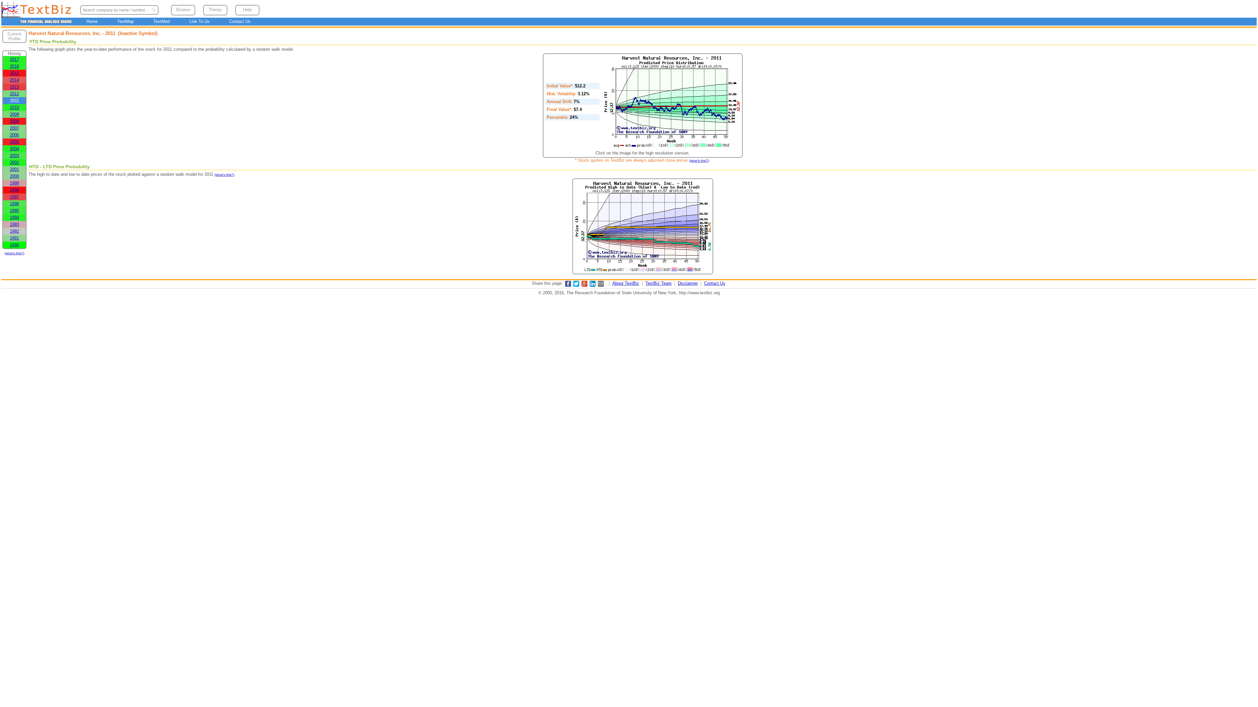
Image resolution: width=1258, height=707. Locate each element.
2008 (14, 121)
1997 (14, 196)
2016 (14, 66)
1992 (14, 231)
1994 (14, 217)
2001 (14, 169)
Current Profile (14, 36)
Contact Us (240, 21)
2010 (14, 107)
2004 (14, 148)
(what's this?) (14, 253)
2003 (14, 155)
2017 (14, 59)
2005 (14, 141)
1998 (14, 190)
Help (247, 9)
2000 (14, 176)
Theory (215, 9)
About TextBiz (625, 283)
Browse (183, 9)
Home (92, 21)
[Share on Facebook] (568, 285)
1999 (14, 183)
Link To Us (199, 21)
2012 (14, 93)
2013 (14, 86)
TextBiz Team (658, 283)
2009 (14, 114)
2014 (14, 80)
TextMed (161, 21)
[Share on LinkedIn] (593, 285)
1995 (14, 210)
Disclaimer (688, 283)
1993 (14, 224)
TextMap (125, 21)
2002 (14, 162)
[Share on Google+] (584, 285)
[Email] (601, 285)
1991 (14, 238)
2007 (14, 128)
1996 (14, 203)
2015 (14, 73)
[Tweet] (576, 285)
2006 (14, 135)
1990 (14, 245)
